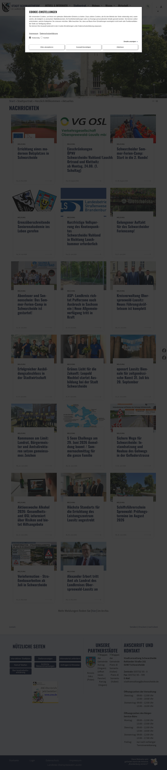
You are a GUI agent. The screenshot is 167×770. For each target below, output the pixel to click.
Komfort (46, 38)
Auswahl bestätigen (83, 47)
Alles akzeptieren (46, 47)
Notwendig (36, 38)
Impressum (33, 33)
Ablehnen (120, 47)
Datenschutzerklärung (49, 33)
